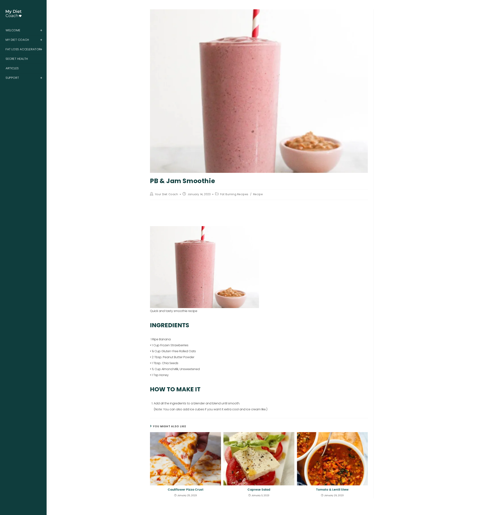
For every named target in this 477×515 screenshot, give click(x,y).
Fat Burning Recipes (234, 194)
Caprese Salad (258, 490)
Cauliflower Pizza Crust (185, 490)
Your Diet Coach (166, 194)
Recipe (258, 194)
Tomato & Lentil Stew (332, 490)
